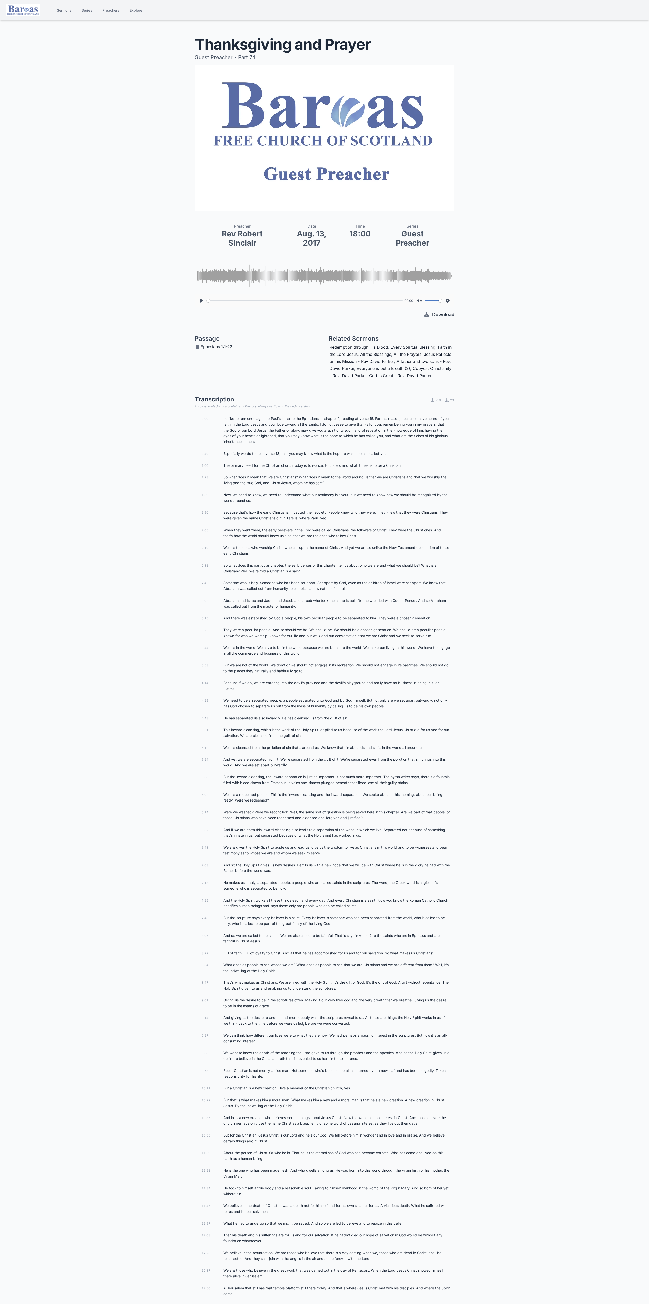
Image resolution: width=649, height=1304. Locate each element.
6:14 (205, 812)
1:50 (205, 512)
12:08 (206, 1235)
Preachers (110, 10)
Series (87, 10)
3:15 (205, 618)
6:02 (205, 795)
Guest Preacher (412, 238)
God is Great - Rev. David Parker (400, 375)
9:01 (205, 1000)
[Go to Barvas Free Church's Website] (23, 10)
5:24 (205, 759)
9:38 (205, 1053)
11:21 (206, 1170)
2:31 (205, 565)
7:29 (205, 900)
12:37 (206, 1270)
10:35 (206, 1118)
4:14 (205, 683)
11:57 (206, 1223)
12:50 (206, 1288)
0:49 (205, 454)
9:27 (205, 1035)
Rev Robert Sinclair (242, 238)
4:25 (205, 700)
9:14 (205, 1018)
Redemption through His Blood (359, 347)
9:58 (205, 1071)
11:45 (206, 1206)
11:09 (206, 1153)
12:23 (206, 1253)
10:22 (206, 1100)
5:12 (205, 748)
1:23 (205, 477)
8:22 (205, 953)
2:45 (205, 583)
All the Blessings (375, 354)
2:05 (205, 530)
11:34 (206, 1188)
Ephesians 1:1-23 (216, 346)
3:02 (205, 601)
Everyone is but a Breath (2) (383, 368)
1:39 (205, 495)
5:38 (205, 777)
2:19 (205, 548)
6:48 (205, 847)
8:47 (205, 982)
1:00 (205, 466)
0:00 (205, 419)
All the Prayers (407, 354)
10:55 (206, 1135)
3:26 (205, 630)
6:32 (205, 830)
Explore (136, 10)
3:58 (205, 665)
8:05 (205, 936)
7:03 (205, 865)
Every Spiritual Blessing (413, 347)
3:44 (205, 648)
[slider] (305, 300)
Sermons (64, 10)
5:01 (205, 730)
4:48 (205, 718)
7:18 (205, 883)
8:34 (205, 965)
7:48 (205, 918)
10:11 (206, 1088)
